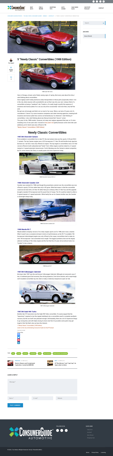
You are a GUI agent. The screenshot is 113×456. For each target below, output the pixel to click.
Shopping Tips (53, 8)
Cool (39, 353)
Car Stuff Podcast (87, 8)
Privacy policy (95, 452)
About (87, 452)
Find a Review (41, 8)
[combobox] (94, 36)
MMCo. (40, 449)
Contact (101, 8)
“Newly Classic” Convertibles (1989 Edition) (30, 127)
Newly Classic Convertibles (60, 353)
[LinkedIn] (47, 342)
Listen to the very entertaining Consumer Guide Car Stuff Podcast (35, 327)
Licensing (103, 452)
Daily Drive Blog (75, 8)
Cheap (18, 353)
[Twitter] (47, 337)
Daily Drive (89, 429)
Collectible (33, 353)
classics (25, 353)
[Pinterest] (47, 340)
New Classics (47, 353)
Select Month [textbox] (88, 36)
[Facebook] (47, 334)
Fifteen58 (35, 449)
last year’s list (49, 122)
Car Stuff (89, 432)
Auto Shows (63, 8)
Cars (13, 353)
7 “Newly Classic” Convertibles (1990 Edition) (29, 325)
